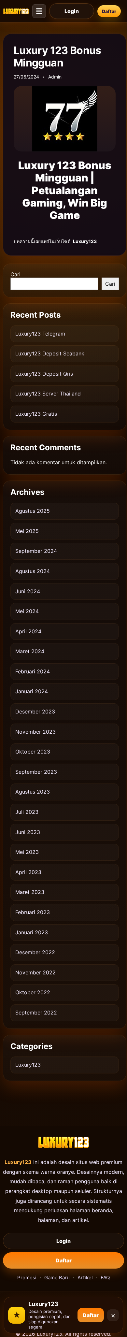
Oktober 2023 (32, 751)
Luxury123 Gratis (36, 413)
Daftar (109, 11)
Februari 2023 (32, 912)
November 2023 (35, 731)
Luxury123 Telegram (40, 333)
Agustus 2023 (32, 791)
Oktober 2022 (32, 992)
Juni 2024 (27, 591)
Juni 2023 (27, 832)
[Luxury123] (16, 11)
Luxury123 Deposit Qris (44, 373)
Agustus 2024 (32, 571)
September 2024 (36, 551)
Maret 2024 (29, 651)
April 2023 (28, 872)
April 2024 (28, 631)
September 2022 (36, 1012)
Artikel (85, 1277)
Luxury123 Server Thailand (48, 393)
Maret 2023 (29, 892)
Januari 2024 (31, 691)
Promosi (26, 1277)
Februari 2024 (32, 671)
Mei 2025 (27, 531)
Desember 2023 (35, 711)
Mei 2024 (27, 611)
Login (71, 11)
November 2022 (35, 972)
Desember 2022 (35, 952)
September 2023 (36, 772)
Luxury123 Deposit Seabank (49, 353)
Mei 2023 (27, 852)
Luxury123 (28, 1064)
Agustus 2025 (32, 511)
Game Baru (57, 1277)
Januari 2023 (31, 932)
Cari (15, 274)
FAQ (105, 1277)
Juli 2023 (26, 812)
